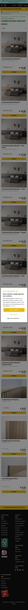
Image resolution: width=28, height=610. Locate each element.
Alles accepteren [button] (14, 310)
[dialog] (14, 305)
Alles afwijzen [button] (14, 314)
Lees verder (12, 306)
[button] (14, 318)
